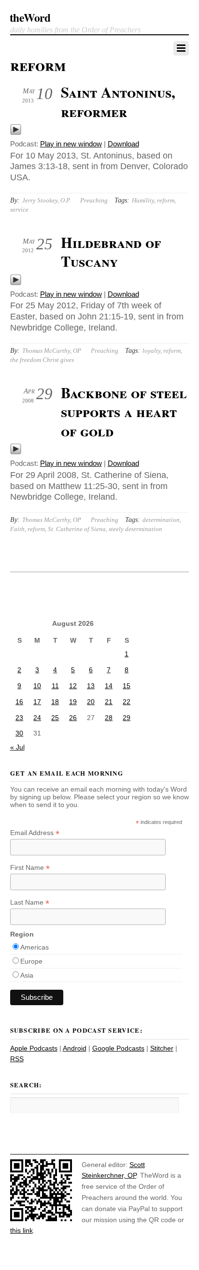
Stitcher (161, 1048)
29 (126, 718)
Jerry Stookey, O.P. (46, 200)
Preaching (94, 200)
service (19, 209)
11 (55, 686)
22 (126, 702)
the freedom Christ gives (42, 359)
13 (91, 686)
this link (21, 1230)
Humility (143, 200)
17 (37, 702)
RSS (17, 1059)
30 (19, 733)
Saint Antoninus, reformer (118, 101)
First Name (30, 867)
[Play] (15, 133)
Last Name (29, 902)
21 (109, 702)
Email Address (34, 832)
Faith (17, 529)
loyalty (151, 350)
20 (91, 702)
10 (37, 686)
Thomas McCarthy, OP (51, 350)
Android (74, 1048)
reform (165, 200)
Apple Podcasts (33, 1048)
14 (109, 686)
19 (73, 702)
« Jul (17, 747)
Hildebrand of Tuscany (111, 251)
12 (73, 686)
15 (126, 686)
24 (37, 718)
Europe (31, 961)
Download (123, 144)
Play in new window (71, 144)
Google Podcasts (118, 1048)
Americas (34, 947)
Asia (26, 975)
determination (161, 519)
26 (73, 718)
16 (19, 702)
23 (19, 718)
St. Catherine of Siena (77, 529)
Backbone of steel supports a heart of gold (124, 411)
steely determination (135, 529)
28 (109, 718)
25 (55, 718)
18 (55, 702)
